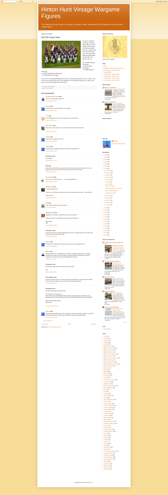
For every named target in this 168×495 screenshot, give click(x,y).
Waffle (105, 461)
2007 (105, 235)
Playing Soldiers (108, 431)
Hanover (106, 401)
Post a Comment (48, 320)
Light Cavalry (107, 413)
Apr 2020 (108, 198)
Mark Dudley (49, 125)
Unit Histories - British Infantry (111, 74)
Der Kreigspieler (108, 387)
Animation (106, 340)
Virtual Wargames (108, 459)
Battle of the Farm (108, 356)
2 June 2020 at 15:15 (51, 101)
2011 (105, 226)
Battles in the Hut (108, 366)
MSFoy (47, 251)
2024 (105, 159)
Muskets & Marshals (109, 423)
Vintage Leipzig (108, 455)
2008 (105, 232)
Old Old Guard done (110, 193)
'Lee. (47, 116)
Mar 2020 (108, 200)
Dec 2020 (108, 170)
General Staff (107, 395)
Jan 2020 (108, 205)
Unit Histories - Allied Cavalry (111, 80)
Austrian (106, 344)
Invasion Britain (108, 409)
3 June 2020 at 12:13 (51, 283)
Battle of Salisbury (108, 352)
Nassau (106, 425)
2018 (105, 210)
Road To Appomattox (110, 102)
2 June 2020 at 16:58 (51, 141)
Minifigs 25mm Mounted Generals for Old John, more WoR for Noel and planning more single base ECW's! (119, 248)
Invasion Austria (108, 407)
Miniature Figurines (109, 421)
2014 (105, 219)
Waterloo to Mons (109, 277)
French (47, 88)
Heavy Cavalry (108, 403)
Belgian (106, 370)
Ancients (106, 338)
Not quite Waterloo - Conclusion (113, 188)
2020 (105, 168)
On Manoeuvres (108, 429)
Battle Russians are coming (111, 364)
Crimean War (107, 383)
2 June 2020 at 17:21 (51, 160)
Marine (106, 419)
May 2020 (108, 196)
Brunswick (106, 374)
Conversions (107, 382)
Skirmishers (107, 447)
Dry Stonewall (49, 177)
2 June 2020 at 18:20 (51, 181)
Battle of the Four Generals (111, 358)
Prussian (106, 435)
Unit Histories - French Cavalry (112, 78)
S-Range (106, 439)
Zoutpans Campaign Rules (119, 89)
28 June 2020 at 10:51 (51, 317)
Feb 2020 (108, 202)
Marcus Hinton (108, 417)
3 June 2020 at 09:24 (51, 272)
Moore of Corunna (110, 186)
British (105, 372)
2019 (105, 207)
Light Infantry (107, 415)
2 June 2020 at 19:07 (51, 197)
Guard (51, 88)
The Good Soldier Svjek (52, 96)
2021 (105, 166)
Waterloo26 (107, 469)
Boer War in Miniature (110, 87)
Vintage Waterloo (108, 457)
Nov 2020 (108, 172)
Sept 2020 (108, 177)
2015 (105, 217)
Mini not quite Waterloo (111, 190)
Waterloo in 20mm (110, 291)
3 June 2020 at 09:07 (51, 259)
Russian (106, 437)
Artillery (106, 342)
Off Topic (106, 427)
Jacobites (106, 411)
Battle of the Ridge (109, 360)
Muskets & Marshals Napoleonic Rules (114, 68)
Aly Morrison (49, 186)
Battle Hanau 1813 (109, 350)
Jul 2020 (108, 182)
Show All (125, 322)
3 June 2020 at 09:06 (51, 246)
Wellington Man (50, 212)
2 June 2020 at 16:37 (51, 120)
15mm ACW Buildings (118, 103)
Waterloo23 (107, 465)
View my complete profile (118, 143)
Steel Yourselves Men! (118, 278)
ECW (105, 391)
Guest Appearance (109, 399)
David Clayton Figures (110, 385)
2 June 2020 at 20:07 (51, 207)
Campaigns (107, 375)
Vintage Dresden (108, 453)
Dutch (105, 389)
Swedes (106, 449)
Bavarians (106, 368)
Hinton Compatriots (109, 405)
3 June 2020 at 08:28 (51, 236)
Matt (47, 203)
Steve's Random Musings (112, 307)
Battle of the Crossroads (110, 354)
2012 (105, 223)
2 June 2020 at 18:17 (51, 172)
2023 (105, 161)
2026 (105, 155)
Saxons (106, 441)
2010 (105, 228)
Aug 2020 (108, 179)
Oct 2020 (108, 175)
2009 (105, 230)
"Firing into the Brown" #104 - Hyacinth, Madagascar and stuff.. (118, 310)
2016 (105, 214)
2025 (105, 157)
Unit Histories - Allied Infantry (111, 76)
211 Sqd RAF (107, 329)
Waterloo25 (107, 467)
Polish (105, 433)
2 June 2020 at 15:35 (51, 110)
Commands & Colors (109, 379)
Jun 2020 (108, 184)
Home (69, 324)
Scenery (106, 443)
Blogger (91, 482)
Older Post (93, 324)
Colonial (106, 378)
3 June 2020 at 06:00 (51, 225)
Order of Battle (108, 72)
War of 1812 (107, 463)
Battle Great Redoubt (109, 348)
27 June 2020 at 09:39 (51, 306)
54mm (105, 336)
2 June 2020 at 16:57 (51, 131)
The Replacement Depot (110, 451)
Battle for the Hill (108, 346)
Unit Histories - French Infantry (112, 70)
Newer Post (45, 324)
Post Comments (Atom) (54, 327)
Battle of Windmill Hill (109, 362)
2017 (105, 212)
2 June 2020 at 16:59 (51, 151)
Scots (105, 445)
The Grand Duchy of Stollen (112, 261)
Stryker (48, 106)
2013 (105, 221)
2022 (105, 164)
